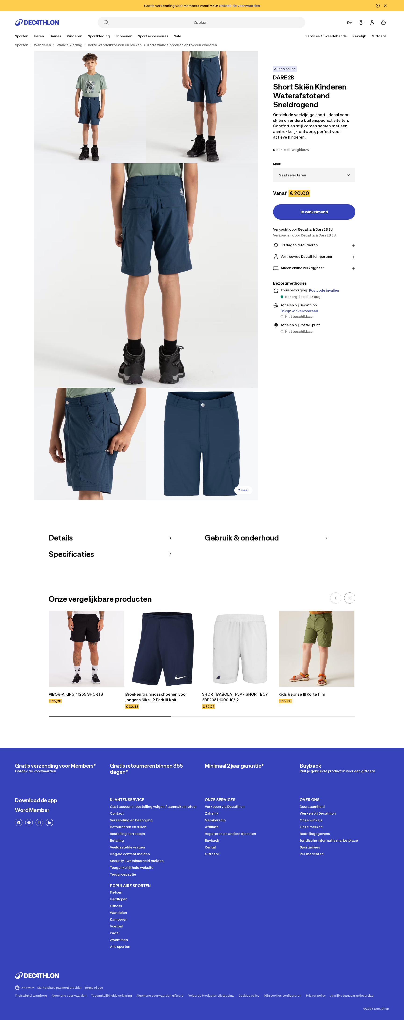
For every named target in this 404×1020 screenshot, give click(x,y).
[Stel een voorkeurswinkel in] (349, 22)
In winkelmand (314, 212)
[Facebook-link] (18, 822)
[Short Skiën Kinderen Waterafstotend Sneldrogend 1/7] (202, 107)
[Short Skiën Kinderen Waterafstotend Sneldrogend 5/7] (202, 444)
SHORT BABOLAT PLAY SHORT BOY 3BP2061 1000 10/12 (235, 697)
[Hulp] (361, 22)
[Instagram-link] (39, 822)
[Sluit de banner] (385, 5)
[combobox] (314, 175)
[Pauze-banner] (378, 5)
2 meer (243, 490)
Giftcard (379, 36)
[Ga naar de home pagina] (37, 22)
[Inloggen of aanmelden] (372, 22)
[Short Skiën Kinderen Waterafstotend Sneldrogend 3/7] (146, 275)
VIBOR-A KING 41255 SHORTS (76, 694)
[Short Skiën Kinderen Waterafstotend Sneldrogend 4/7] (90, 444)
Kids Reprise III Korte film (302, 694)
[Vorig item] (335, 598)
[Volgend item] (349, 598)
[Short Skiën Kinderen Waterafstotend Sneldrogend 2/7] (90, 107)
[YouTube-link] (29, 822)
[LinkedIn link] (49, 822)
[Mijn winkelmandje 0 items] (383, 22)
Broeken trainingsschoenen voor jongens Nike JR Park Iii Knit (156, 697)
